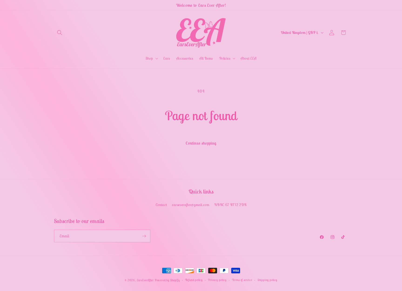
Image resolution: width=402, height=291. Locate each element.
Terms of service (242, 280)
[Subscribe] (144, 236)
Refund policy (194, 280)
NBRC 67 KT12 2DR (230, 204)
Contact (161, 204)
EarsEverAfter (145, 280)
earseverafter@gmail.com (190, 204)
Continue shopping (201, 143)
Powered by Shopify (167, 280)
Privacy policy (217, 280)
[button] (60, 33)
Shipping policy (267, 280)
